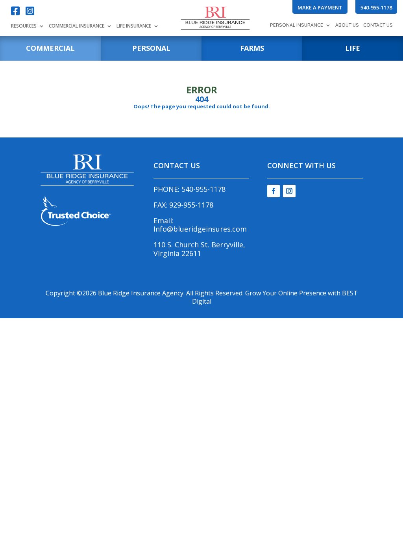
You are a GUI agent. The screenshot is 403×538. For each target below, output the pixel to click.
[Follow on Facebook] (273, 191)
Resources (24, 26)
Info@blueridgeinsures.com (200, 229)
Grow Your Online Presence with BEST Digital (275, 297)
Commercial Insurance (76, 26)
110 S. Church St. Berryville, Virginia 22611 (199, 249)
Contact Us (378, 25)
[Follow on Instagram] (289, 191)
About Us (347, 25)
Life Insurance (133, 26)
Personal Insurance (296, 25)
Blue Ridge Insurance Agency (140, 293)
